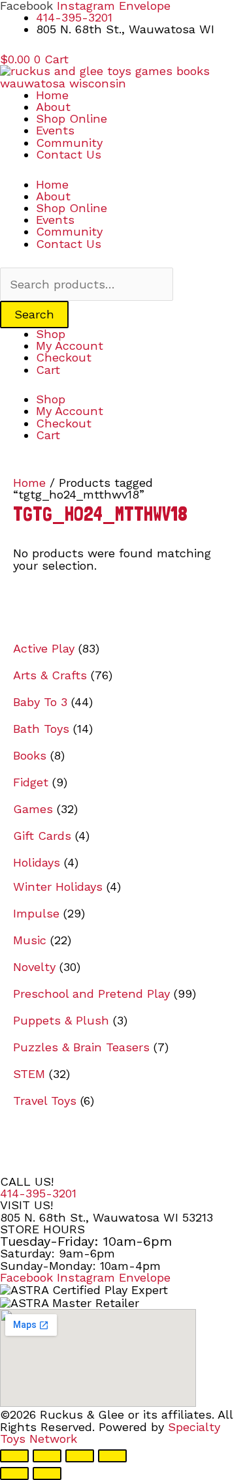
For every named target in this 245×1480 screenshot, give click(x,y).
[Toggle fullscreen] (47, 1455)
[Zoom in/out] (14, 1455)
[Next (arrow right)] (47, 1473)
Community (69, 142)
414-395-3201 (38, 1193)
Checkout (63, 357)
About (53, 107)
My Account (69, 345)
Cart (48, 370)
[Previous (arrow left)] (14, 1473)
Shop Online (71, 118)
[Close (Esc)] (112, 1455)
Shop (50, 334)
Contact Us (68, 154)
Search (34, 314)
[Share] (79, 1455)
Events (55, 130)
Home (52, 95)
